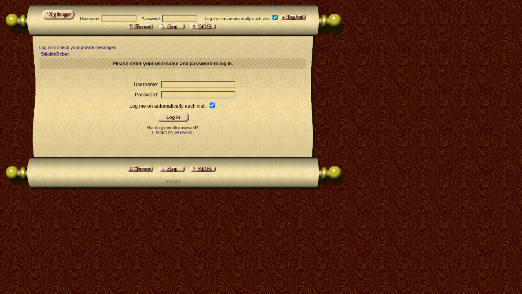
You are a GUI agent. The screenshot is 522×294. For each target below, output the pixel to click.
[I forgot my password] (173, 132)
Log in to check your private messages (77, 47)
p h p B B (173, 181)
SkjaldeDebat (55, 53)
